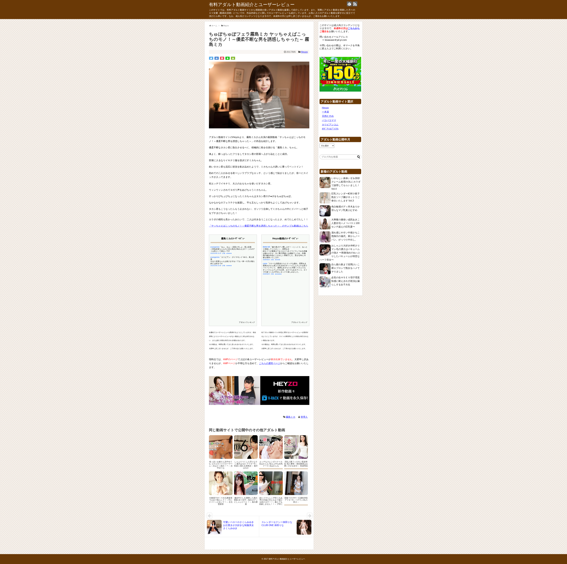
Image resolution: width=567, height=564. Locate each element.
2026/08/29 (266, 259)
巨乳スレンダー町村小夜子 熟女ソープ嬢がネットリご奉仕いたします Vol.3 (345, 197)
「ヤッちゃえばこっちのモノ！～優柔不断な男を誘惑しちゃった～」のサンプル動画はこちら (258, 226)
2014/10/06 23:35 (215, 253)
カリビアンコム (330, 124)
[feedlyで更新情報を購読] (349, 3)
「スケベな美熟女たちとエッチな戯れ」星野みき (286, 264)
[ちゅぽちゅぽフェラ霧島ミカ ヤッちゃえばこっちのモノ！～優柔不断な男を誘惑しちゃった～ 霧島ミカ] (216, 58)
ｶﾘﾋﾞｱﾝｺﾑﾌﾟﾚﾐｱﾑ (330, 128)
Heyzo (304, 52)
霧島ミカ (290, 417)
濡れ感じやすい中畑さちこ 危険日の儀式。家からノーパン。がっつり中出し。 (345, 236)
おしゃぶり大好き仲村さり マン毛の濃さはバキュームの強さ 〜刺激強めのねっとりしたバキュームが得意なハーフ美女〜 (340, 252)
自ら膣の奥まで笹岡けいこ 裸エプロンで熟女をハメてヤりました (345, 268)
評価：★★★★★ (276, 274)
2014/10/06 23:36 (215, 265)
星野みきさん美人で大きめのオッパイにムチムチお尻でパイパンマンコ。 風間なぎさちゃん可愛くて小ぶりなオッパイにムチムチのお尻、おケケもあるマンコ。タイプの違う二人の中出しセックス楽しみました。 (285, 269)
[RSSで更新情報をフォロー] (354, 3)
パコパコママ (329, 120)
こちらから (354, 28)
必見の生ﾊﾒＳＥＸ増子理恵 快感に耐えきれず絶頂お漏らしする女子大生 (345, 281)
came (265, 264)
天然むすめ (328, 116)
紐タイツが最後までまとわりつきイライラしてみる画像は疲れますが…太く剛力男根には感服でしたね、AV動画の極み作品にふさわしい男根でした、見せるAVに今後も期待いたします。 (285, 254)
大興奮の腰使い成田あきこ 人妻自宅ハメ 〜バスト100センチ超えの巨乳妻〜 (345, 223)
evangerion (215, 247)
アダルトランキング (247, 322)
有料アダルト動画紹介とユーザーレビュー (252, 4)
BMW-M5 (266, 247)
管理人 (304, 417)
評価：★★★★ (227, 253)
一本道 (325, 111)
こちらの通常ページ (269, 363)
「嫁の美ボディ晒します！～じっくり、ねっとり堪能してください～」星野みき (285, 248)
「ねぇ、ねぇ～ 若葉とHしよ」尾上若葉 (235, 247)
